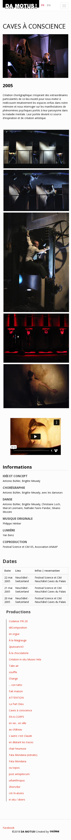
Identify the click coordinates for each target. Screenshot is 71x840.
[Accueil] (21, 5)
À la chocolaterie (19, 653)
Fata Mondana (17, 761)
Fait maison (16, 691)
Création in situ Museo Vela (25, 659)
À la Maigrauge (18, 640)
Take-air (14, 665)
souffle (13, 672)
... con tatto (15, 685)
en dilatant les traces (21, 742)
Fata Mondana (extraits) (23, 755)
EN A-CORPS (16, 716)
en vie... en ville (17, 723)
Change (13, 678)
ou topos (14, 767)
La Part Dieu (16, 704)
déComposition (18, 627)
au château (15, 729)
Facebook (8, 827)
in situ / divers (17, 799)
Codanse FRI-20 (18, 621)
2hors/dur (14, 787)
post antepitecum (19, 774)
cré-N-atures (16, 793)
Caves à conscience (20, 710)
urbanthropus (17, 780)
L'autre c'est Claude (20, 736)
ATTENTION (16, 697)
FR (42, 5)
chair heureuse (17, 748)
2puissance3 (16, 646)
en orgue (14, 634)
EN (48, 5)
